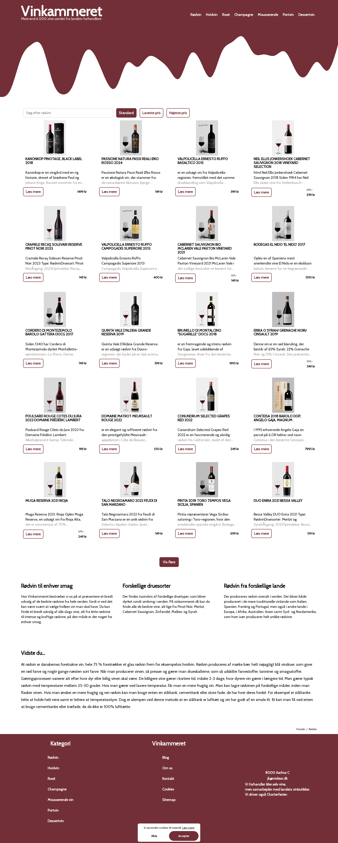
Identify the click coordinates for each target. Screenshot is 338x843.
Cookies (168, 789)
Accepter (183, 836)
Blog (165, 757)
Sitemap (168, 800)
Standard (126, 113)
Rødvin (196, 15)
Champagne (243, 15)
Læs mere (33, 192)
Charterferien (277, 794)
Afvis (154, 836)
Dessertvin (306, 15)
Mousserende (268, 15)
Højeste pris (178, 113)
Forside (301, 729)
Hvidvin (212, 15)
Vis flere (169, 562)
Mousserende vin (60, 800)
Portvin (288, 15)
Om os (167, 768)
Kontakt (168, 778)
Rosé (226, 15)
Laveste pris (151, 113)
